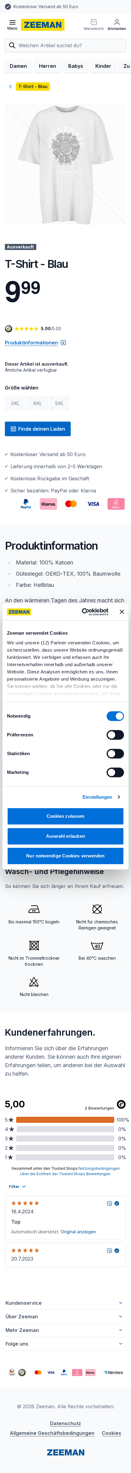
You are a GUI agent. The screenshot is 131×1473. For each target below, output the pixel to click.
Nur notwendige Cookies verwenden (65, 855)
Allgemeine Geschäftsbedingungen (52, 1433)
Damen (18, 66)
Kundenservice (23, 1303)
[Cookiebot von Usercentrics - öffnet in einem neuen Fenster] (82, 612)
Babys (75, 66)
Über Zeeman (21, 1317)
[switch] (115, 735)
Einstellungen (97, 797)
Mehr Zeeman (22, 1330)
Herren (47, 66)
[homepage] (43, 25)
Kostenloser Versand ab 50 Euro (45, 6)
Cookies (111, 1433)
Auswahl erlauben (65, 836)
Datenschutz (65, 1423)
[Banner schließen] (122, 612)
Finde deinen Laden (41, 429)
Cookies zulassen (66, 816)
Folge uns (16, 1344)
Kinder (103, 66)
